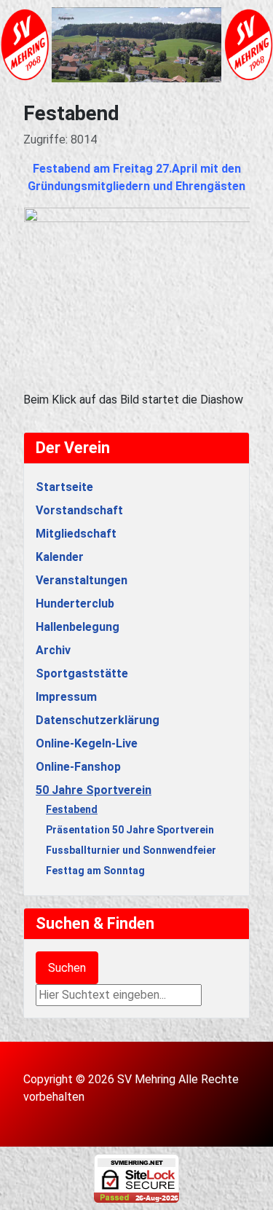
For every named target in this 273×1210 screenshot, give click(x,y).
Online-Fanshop (78, 767)
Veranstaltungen (81, 580)
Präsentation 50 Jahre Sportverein (130, 830)
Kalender (60, 557)
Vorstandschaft (79, 510)
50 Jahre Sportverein (93, 790)
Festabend (72, 809)
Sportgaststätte (82, 673)
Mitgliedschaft (76, 534)
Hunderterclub (75, 603)
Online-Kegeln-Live (87, 743)
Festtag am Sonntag (95, 870)
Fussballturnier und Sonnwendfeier (131, 850)
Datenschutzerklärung (97, 720)
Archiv (53, 650)
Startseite (64, 487)
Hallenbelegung (77, 627)
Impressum (66, 697)
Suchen (67, 968)
